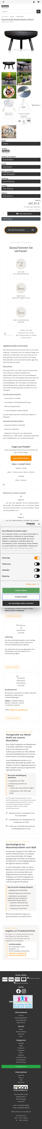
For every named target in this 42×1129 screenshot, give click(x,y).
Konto (21, 1036)
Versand (21, 1015)
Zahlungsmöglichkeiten (21, 1018)
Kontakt (21, 1029)
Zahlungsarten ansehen (14, 616)
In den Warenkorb (25, 214)
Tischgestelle (21, 1050)
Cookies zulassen (21, 590)
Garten (21, 1053)
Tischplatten (21, 1048)
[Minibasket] (38, 2)
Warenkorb (21, 1034)
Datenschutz (21, 1082)
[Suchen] (38, 11)
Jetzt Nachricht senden (21, 458)
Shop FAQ (21, 1043)
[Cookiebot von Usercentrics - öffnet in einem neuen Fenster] (26, 524)
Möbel (21, 1045)
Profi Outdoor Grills (21, 1057)
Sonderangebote (21, 1060)
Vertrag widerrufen (21, 1066)
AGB (21, 1080)
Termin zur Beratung (13, 718)
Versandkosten (37, 207)
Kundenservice (11, 689)
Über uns (21, 1077)
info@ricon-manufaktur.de (19, 710)
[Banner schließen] (39, 524)
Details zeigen (31, 584)
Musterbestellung (21, 1031)
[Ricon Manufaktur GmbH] (5, 151)
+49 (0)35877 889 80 (23, 464)
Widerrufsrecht (21, 1022)
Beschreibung (7, 219)
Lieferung (9, 637)
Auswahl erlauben (21, 597)
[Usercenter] (34, 2)
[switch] (37, 564)
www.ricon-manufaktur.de (17, 955)
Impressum (21, 1075)
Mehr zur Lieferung (12, 667)
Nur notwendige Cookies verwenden (21, 603)
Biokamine (21, 1055)
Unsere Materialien (21, 1020)
